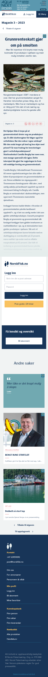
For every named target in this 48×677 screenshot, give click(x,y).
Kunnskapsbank (14, 608)
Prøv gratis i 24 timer (24, 304)
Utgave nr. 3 (9, 124)
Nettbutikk (12, 629)
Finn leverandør (14, 623)
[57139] (43, 414)
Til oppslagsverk (22, 531)
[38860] (44, 36)
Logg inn (24, 295)
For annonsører (14, 575)
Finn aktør (11, 618)
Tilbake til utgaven (13, 28)
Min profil (11, 586)
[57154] (43, 470)
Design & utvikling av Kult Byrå (24, 674)
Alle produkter (13, 634)
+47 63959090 (13, 557)
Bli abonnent (24, 341)
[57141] (43, 375)
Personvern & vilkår (15, 579)
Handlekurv (12, 639)
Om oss (10, 570)
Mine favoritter (13, 600)
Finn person (12, 613)
